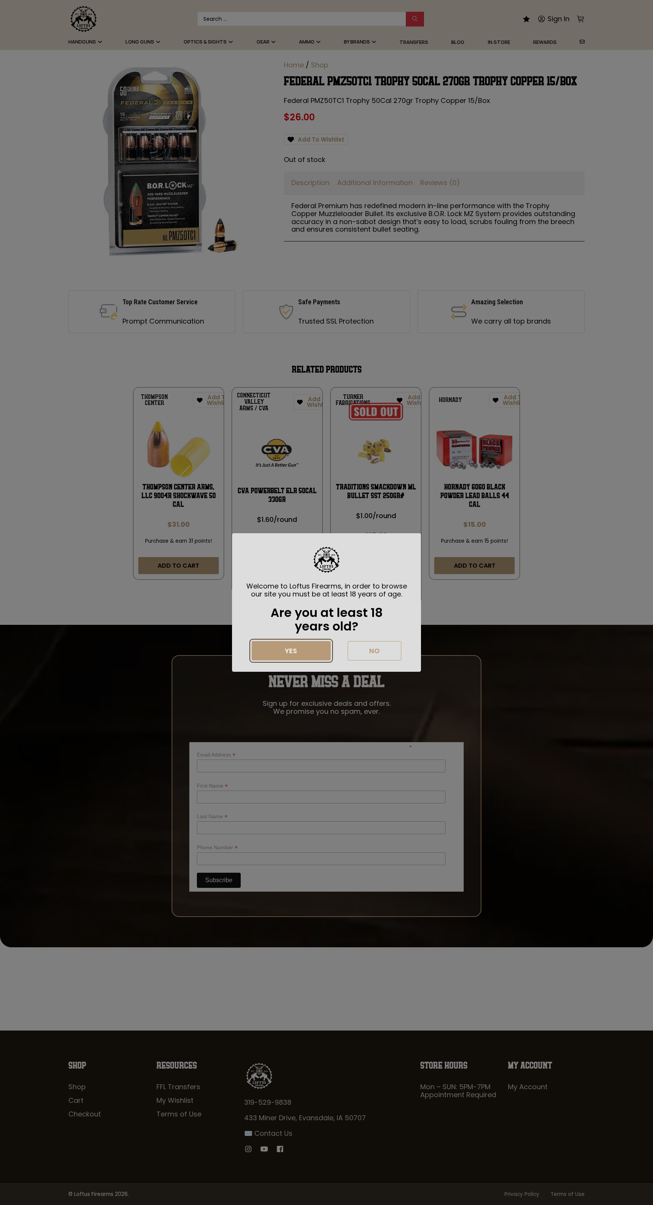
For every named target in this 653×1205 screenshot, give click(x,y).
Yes (291, 650)
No (374, 650)
